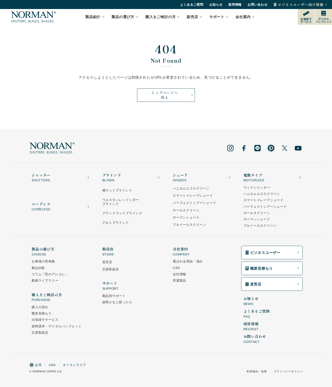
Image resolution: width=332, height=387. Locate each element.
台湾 (38, 365)
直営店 (107, 262)
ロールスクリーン (186, 210)
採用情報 (235, 4)
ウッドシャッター (256, 187)
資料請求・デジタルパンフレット (57, 326)
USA (52, 365)
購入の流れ (40, 307)
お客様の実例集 (43, 261)
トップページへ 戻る (164, 95)
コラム (50, 274)
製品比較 (38, 268)
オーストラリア (74, 365)
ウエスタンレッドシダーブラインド (120, 202)
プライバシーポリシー (288, 371)
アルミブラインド (115, 222)
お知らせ (216, 4)
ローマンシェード (186, 217)
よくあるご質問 (191, 4)
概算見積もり (42, 313)
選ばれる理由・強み (188, 261)
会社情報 (179, 274)
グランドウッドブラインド (122, 213)
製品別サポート (114, 296)
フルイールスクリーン (189, 224)
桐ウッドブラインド (117, 190)
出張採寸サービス (45, 319)
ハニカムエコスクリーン (191, 188)
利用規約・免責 (257, 371)
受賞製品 (179, 280)
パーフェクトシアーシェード (194, 203)
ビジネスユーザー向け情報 (300, 4)
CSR (176, 268)
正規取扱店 (40, 332)
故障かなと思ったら (117, 302)
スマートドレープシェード (193, 195)
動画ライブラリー (45, 280)
